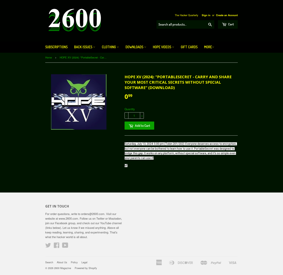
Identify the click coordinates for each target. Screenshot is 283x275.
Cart (231, 24)
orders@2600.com (93, 214)
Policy (74, 262)
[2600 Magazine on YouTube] (65, 246)
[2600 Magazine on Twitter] (48, 246)
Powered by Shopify (86, 268)
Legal (84, 262)
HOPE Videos (162, 47)
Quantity (130, 109)
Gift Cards (189, 47)
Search (49, 262)
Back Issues (83, 47)
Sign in (206, 15)
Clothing (109, 47)
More (208, 47)
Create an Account (227, 15)
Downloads (135, 47)
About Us (62, 262)
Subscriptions (56, 47)
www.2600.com (68, 218)
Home (48, 57)
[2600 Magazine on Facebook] (56, 246)
